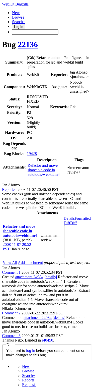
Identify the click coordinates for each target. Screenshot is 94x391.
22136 (28, 44)
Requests (29, 384)
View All (10, 262)
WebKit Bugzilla (15, 4)
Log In (18, 27)
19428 (32, 153)
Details (69, 218)
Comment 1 (11, 272)
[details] (50, 277)
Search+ (18, 22)
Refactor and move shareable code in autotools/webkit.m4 (44, 170)
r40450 (47, 340)
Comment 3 (11, 335)
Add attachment (30, 262)
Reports (28, 380)
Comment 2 (11, 313)
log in (30, 350)
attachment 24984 (29, 277)
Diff (73, 223)
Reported (9, 189)
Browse (18, 17)
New (16, 13)
